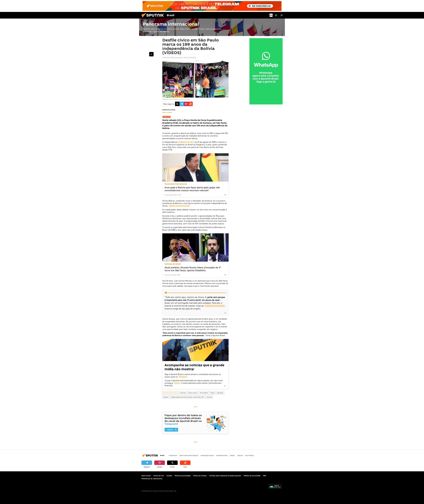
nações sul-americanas (179, 206)
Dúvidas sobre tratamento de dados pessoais (225, 476)
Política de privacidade (183, 476)
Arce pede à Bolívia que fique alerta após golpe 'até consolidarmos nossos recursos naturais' (192, 189)
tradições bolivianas (214, 305)
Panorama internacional (176, 184)
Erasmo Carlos (192, 393)
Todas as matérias (167, 112)
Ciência (240, 455)
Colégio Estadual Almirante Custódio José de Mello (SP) (187, 397)
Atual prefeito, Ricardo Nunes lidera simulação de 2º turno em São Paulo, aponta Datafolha (193, 269)
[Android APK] (275, 486)
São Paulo (220, 393)
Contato (169, 476)
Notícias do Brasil (173, 264)
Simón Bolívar (204, 393)
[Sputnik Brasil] (153, 18)
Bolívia (213, 393)
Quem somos (146, 476)
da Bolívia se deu (185, 142)
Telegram (183, 377)
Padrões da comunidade (252, 476)
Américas (183, 393)
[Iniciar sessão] (276, 15)
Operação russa (207, 455)
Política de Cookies (200, 476)
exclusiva (209, 397)
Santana (165, 397)
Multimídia (249, 455)
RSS (264, 476)
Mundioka (173, 455)
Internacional (222, 455)
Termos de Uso (158, 476)
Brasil (232, 455)
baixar (177, 383)
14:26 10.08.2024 (168, 58)
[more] (225, 195)
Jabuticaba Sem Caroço (188, 455)
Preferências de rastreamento (151, 479)
